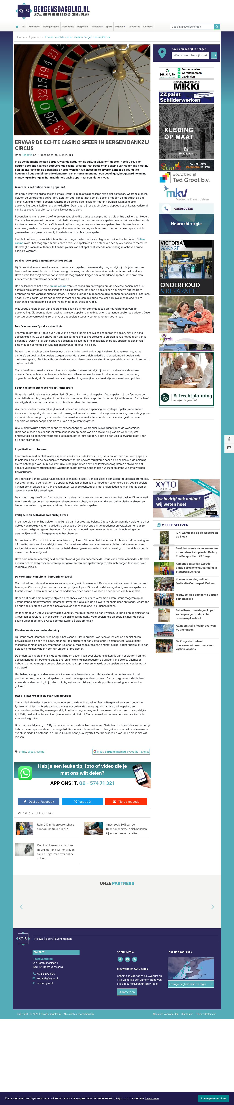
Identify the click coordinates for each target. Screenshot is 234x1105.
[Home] (17, 26)
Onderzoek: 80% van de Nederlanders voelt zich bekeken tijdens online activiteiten (126, 829)
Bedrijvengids (51, 26)
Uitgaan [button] (119, 26)
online (22, 751)
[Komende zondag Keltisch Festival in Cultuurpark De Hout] (164, 584)
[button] (17, 907)
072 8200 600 (46, 973)
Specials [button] (96, 26)
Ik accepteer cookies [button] (213, 1098)
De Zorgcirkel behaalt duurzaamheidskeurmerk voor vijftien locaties (195, 645)
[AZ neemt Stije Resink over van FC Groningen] (164, 631)
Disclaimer (187, 1014)
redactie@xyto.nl (47, 978)
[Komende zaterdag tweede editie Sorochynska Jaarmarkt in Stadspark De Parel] (164, 569)
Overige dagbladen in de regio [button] (187, 984)
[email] (229, 448)
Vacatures (134, 26)
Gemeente (68, 26)
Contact (148, 26)
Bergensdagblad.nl (62, 9)
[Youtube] (127, 959)
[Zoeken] (217, 26)
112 (23, 26)
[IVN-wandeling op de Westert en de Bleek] (164, 538)
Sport (109, 26)
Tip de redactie (128, 801)
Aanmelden (127, 992)
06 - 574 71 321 (96, 783)
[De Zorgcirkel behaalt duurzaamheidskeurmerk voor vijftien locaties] (164, 646)
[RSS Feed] (134, 959)
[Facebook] (120, 959)
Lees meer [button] (152, 1098)
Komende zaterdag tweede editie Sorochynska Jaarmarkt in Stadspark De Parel (196, 567)
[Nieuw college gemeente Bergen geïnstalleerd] (164, 600)
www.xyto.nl (45, 983)
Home (21, 37)
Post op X (84, 801)
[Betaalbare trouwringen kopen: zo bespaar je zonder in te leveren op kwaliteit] (164, 615)
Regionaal (82, 26)
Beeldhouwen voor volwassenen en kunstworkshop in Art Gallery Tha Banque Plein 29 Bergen (197, 552)
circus (31, 751)
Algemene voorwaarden (165, 1014)
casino (40, 751)
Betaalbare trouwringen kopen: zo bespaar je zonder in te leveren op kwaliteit (196, 614)
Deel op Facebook (41, 801)
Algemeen (34, 26)
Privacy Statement (206, 1014)
